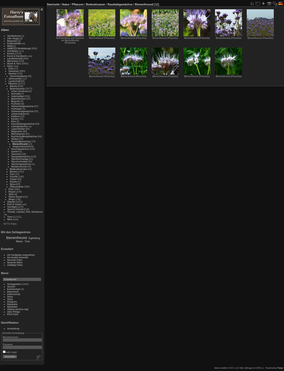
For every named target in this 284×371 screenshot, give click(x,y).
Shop (10, 299)
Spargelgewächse (20, 156)
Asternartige (17, 96)
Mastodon (12, 304)
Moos (13, 184)
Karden (15, 119)
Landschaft (14, 81)
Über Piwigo (13, 311)
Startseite (53, 4)
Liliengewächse (19, 126)
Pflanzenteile (17, 186)
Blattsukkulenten (18, 169)
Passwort (8, 344)
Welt (9, 219)
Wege (12, 199)
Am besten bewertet (17, 257)
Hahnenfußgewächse (22, 106)
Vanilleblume (14, 36)
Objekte (11, 201)
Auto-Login (11, 352)
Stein (11, 194)
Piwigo (280, 368)
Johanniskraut (18, 114)
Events (10, 53)
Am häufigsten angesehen (21, 255)
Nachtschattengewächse (24, 136)
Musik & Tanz (14, 63)
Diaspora (12, 301)
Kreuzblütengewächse (23, 124)
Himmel (13, 73)
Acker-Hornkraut (19, 91)
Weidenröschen (19, 166)
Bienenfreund (20, 144)
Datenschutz (13, 294)
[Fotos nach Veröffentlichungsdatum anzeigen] (269, 3)
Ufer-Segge (13, 38)
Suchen (11, 286)
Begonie (15, 101)
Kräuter (14, 181)
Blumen (14, 171)
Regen (12, 191)
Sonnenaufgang (18, 76)
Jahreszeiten (15, 78)
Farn (12, 174)
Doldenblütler (14, 43)
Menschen (12, 61)
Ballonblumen (18, 98)
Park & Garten (14, 204)
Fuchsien (16, 103)
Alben (5, 30)
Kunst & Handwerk (17, 56)
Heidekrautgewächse (22, 111)
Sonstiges (12, 207)
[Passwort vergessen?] (38, 357)
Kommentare (14, 289)
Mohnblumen (18, 134)
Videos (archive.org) (17, 309)
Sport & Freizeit (15, 209)
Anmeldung (13, 328)
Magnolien (16, 131)
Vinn (27, 241)
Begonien (12, 41)
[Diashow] (263, 3)
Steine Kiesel (15, 196)
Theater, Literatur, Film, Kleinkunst (25, 212)
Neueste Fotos (14, 260)
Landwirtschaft (14, 58)
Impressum (13, 291)
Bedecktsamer (17, 88)
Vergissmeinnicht (22, 146)
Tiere (10, 217)
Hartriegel (16, 108)
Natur (10, 66)
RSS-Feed (12, 314)
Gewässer (14, 71)
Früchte (14, 176)
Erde (11, 68)
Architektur (12, 51)
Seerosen (16, 154)
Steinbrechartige (20, 159)
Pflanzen (13, 83)
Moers (19, 241)
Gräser (13, 179)
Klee (13, 121)
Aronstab (16, 93)
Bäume (13, 86)
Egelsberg (34, 238)
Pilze (11, 189)
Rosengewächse (20, 149)
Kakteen (15, 116)
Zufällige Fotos (15, 265)
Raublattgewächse (21, 141)
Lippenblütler (18, 129)
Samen (15, 151)
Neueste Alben (15, 262)
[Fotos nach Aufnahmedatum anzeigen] (275, 3)
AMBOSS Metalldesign (19, 48)
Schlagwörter (14, 284)
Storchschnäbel (19, 161)
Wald (10, 46)
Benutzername (10, 337)
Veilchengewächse (21, 164)
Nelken (15, 139)
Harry (10, 296)
